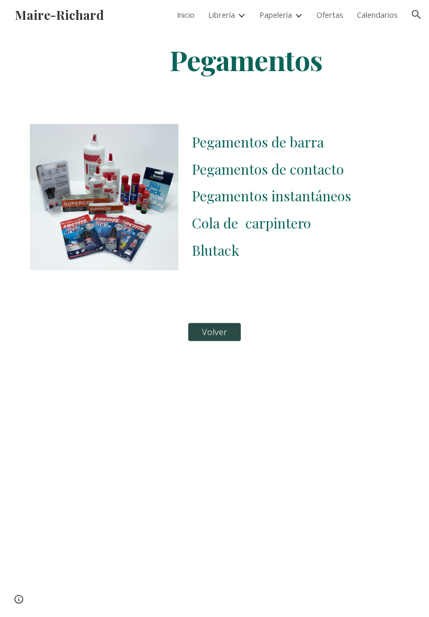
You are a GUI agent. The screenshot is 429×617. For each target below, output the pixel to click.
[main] (246, 59)
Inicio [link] (186, 14)
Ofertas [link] (330, 14)
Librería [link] (221, 14)
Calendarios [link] (377, 14)
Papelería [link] (275, 14)
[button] (416, 14)
